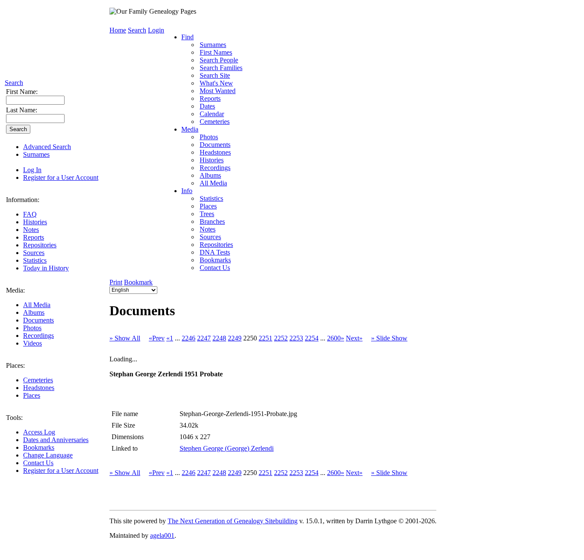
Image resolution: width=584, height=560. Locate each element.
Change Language (48, 455)
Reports (33, 237)
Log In (32, 169)
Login (156, 30)
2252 (281, 338)
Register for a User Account (60, 177)
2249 (235, 338)
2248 (219, 338)
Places (31, 395)
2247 (204, 338)
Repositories (39, 245)
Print (115, 282)
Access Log (39, 432)
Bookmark (138, 282)
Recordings (38, 335)
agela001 (162, 535)
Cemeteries (38, 380)
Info (186, 190)
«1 (169, 338)
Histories (35, 222)
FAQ (30, 214)
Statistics (35, 260)
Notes (31, 229)
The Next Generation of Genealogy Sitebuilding (233, 521)
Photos (32, 327)
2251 (265, 338)
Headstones (38, 387)
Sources (33, 252)
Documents (38, 320)
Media (189, 129)
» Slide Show (389, 338)
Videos (32, 343)
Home (117, 30)
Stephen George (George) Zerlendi (227, 448)
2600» (335, 338)
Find (187, 37)
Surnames (36, 154)
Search (14, 82)
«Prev (157, 338)
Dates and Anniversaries (55, 439)
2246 (188, 338)
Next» (354, 338)
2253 (296, 338)
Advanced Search (47, 146)
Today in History (46, 268)
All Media (36, 304)
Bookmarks (38, 447)
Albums (33, 312)
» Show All (124, 338)
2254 (312, 338)
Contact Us (38, 462)
